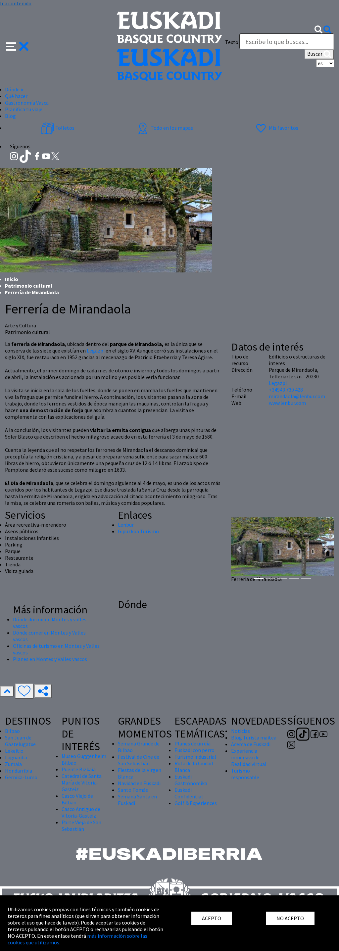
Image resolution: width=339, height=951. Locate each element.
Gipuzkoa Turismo (138, 531)
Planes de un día (192, 743)
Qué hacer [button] (16, 96)
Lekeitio (14, 750)
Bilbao (12, 731)
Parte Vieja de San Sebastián (81, 825)
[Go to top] (7, 691)
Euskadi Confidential (188, 793)
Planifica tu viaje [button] (23, 109)
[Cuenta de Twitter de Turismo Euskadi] (55, 155)
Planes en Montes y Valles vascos (50, 659)
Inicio (11, 279)
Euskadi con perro (194, 750)
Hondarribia (18, 770)
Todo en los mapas (171, 127)
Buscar (315, 53)
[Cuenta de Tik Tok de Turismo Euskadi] (26, 155)
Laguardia (16, 757)
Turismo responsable (245, 774)
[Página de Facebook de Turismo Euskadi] (37, 155)
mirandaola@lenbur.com (297, 396)
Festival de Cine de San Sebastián (138, 760)
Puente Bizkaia (79, 769)
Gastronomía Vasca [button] (27, 102)
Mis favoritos (283, 127)
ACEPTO (211, 918)
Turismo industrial (195, 756)
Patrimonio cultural (28, 285)
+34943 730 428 (286, 389)
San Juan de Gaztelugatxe (20, 740)
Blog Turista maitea (253, 737)
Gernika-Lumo (21, 777)
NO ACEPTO (290, 918)
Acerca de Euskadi (250, 744)
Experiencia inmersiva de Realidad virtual (248, 757)
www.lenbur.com (287, 403)
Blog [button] (10, 116)
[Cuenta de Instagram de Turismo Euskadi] (14, 155)
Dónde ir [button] (14, 89)
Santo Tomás (133, 789)
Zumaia (13, 764)
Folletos (64, 127)
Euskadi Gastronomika (190, 779)
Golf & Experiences (195, 803)
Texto (231, 42)
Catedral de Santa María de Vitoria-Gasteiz (82, 782)
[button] (17, 45)
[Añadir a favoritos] (24, 691)
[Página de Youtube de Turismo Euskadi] (46, 155)
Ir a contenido (15, 3)
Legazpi (96, 350)
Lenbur (126, 524)
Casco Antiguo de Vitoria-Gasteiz (81, 812)
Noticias (240, 731)
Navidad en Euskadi (139, 783)
